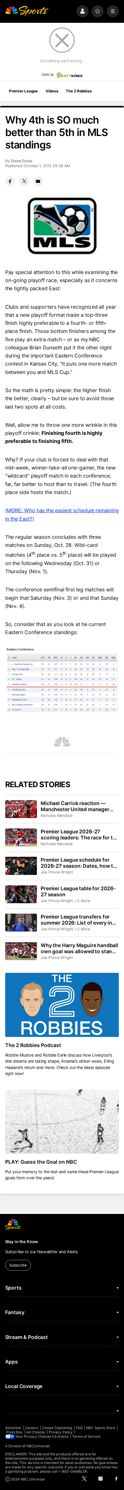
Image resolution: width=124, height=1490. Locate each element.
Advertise (13, 1428)
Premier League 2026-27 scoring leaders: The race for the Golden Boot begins (80, 834)
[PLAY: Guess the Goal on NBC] (62, 1121)
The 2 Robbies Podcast (33, 1045)
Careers (31, 1428)
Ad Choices (35, 1432)
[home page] (26, 11)
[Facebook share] (10, 181)
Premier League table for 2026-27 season (78, 891)
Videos (52, 91)
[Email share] (38, 181)
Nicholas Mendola (56, 815)
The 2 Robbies (78, 91)
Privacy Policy (61, 1432)
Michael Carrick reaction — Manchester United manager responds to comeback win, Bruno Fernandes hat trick (75, 806)
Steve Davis (21, 161)
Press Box (14, 1432)
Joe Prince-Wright (57, 872)
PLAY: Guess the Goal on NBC (41, 1162)
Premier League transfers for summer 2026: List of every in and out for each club (76, 920)
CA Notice (60, 1436)
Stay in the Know (21, 1241)
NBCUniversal (38, 1446)
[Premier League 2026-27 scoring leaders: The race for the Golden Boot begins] (21, 837)
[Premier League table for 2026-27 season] (21, 894)
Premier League (23, 91)
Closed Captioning (57, 1428)
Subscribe (18, 1265)
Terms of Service (86, 1436)
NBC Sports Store (100, 1428)
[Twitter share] (24, 181)
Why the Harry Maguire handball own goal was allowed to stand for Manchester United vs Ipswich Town (79, 948)
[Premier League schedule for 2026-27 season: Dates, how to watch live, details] (21, 866)
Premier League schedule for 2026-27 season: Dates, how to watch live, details (78, 863)
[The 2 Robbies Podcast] (62, 1005)
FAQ (79, 1428)
